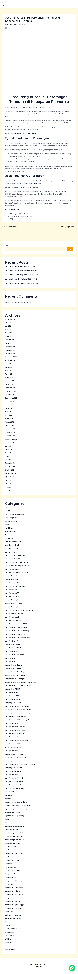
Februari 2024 (10, 422)
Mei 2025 (8, 371)
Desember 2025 (10, 347)
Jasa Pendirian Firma (12, 651)
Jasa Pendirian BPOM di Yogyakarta (17, 638)
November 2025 (10, 350)
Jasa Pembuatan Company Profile (17, 566)
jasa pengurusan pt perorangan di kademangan (21, 761)
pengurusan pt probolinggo (14, 905)
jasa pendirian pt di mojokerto (15, 668)
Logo (7, 819)
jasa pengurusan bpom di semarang (17, 713)
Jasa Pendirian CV (11, 641)
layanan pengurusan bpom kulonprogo (18, 805)
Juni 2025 (8, 367)
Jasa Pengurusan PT (12, 751)
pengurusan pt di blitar (12, 891)
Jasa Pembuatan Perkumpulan (15, 586)
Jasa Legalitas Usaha (12, 559)
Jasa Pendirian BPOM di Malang (16, 627)
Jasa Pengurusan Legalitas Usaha (16, 740)
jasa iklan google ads (12, 545)
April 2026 (8, 333)
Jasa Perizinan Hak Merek (14, 781)
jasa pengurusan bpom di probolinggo (18, 709)
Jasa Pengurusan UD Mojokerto (16, 778)
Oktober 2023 (10, 436)
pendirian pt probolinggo (13, 860)
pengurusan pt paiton (12, 901)
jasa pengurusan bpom (13, 703)
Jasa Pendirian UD (11, 692)
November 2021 (10, 466)
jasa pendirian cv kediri (13, 644)
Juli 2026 (8, 323)
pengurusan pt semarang (13, 908)
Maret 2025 (9, 377)
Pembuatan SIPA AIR (12, 846)
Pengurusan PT (10, 884)
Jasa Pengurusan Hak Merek (15, 730)
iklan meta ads (10, 535)
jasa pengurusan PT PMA (14, 768)
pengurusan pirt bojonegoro (14, 881)
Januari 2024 (9, 425)
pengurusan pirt (10, 877)
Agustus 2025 (10, 360)
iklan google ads (10, 531)
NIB (6, 822)
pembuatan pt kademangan (14, 840)
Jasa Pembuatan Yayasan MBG (16, 624)
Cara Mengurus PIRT (12, 518)
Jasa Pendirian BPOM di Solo (15, 634)
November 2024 (10, 391)
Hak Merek (9, 528)
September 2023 (11, 439)
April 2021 (8, 490)
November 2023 (10, 432)
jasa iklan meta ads (11, 548)
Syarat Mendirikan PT (12, 929)
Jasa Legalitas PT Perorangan (15, 555)
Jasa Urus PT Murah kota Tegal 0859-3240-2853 (22, 279)
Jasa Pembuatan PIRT (13, 590)
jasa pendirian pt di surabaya (15, 672)
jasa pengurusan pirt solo (13, 747)
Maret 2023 (9, 456)
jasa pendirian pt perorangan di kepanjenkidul (20, 682)
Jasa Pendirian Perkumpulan (15, 655)
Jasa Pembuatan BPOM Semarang (17, 562)
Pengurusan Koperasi (12, 870)
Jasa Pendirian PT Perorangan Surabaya (19, 685)
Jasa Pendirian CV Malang (14, 648)
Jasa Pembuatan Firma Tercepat (16, 572)
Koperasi (8, 799)
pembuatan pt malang (12, 843)
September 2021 (10, 473)
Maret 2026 (9, 336)
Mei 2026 (8, 329)
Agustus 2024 (10, 401)
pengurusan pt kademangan (14, 894)
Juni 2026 (8, 326)
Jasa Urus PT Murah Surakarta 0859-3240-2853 (22, 283)
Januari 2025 (9, 384)
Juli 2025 (8, 364)
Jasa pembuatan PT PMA (14, 614)
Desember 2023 (10, 429)
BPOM (7, 511)
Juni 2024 (8, 408)
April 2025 (8, 374)
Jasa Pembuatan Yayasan (14, 620)
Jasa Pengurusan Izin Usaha (14, 733)
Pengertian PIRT (10, 864)
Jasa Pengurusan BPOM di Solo (16, 716)
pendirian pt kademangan (14, 853)
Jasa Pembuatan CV (12, 569)
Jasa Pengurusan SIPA (13, 771)
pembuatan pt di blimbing (14, 836)
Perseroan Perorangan (13, 918)
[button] (72, 968)
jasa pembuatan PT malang (14, 603)
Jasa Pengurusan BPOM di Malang (17, 706)
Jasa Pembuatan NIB (12, 583)
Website (8, 942)
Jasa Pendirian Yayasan (13, 699)
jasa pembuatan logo (12, 579)
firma (7, 525)
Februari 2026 (10, 340)
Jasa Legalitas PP (11, 552)
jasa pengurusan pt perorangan (16, 757)
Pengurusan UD (10, 912)
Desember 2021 (10, 463)
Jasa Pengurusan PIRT (13, 744)
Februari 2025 (10, 381)
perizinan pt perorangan (13, 915)
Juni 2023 (8, 449)
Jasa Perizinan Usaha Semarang (16, 785)
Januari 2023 (9, 460)
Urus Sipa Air (9, 936)
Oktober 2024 (10, 395)
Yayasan (8, 946)
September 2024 (11, 398)
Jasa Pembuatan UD (12, 617)
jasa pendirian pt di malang (14, 665)
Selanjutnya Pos (68, 227)
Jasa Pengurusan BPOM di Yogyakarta (18, 720)
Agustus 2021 (9, 477)
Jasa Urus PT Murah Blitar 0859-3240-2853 (20, 266)
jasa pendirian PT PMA (13, 689)
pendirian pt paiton (11, 857)
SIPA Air (8, 925)
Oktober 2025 (10, 353)
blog (6, 507)
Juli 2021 (8, 480)
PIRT (7, 922)
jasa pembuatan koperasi (13, 576)
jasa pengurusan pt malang (14, 754)
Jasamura (8, 795)
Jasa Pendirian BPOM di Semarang (17, 631)
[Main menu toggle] (74, 4)
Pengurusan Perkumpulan (14, 874)
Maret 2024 (9, 419)
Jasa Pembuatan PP (12, 593)
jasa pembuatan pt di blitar (14, 600)
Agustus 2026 (10, 319)
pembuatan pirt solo (12, 829)
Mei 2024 (8, 412)
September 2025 (11, 357)
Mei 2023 (8, 453)
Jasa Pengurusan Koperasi (14, 737)
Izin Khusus (9, 538)
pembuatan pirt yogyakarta (14, 833)
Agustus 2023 (10, 443)
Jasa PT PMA (10, 792)
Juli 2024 (8, 405)
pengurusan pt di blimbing (14, 888)
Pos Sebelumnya (9, 227)
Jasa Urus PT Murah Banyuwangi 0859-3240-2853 (22, 270)
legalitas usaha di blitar (13, 812)
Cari (6, 246)
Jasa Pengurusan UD (12, 775)
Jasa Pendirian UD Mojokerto (15, 696)
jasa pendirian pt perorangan (15, 679)
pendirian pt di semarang (13, 850)
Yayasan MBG (10, 949)
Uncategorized (11, 24)
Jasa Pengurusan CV (12, 723)
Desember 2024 (10, 388)
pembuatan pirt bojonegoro (14, 826)
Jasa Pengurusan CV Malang (15, 727)
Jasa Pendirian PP (11, 658)
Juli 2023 (8, 446)
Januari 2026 (9, 343)
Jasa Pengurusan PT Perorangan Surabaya (20, 764)
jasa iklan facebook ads (13, 542)
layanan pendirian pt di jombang (16, 802)
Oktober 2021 (9, 470)
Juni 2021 (8, 484)
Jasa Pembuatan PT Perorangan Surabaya (19, 610)
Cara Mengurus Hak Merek (14, 514)
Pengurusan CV (10, 867)
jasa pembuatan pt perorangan (15, 607)
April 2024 (8, 415)
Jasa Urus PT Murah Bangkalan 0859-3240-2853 (22, 275)
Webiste (8, 939)
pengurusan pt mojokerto (14, 898)
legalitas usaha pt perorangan (15, 816)
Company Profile (11, 521)
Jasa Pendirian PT (11, 662)
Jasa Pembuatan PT (12, 596)
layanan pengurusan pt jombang (16, 809)
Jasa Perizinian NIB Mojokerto (15, 788)
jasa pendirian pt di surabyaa (15, 675)
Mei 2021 (8, 487)
